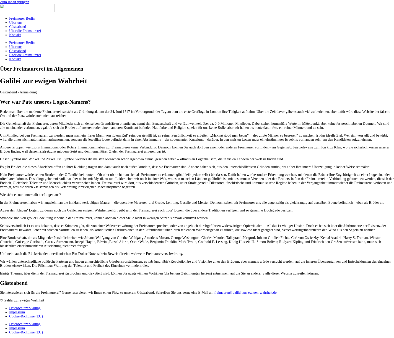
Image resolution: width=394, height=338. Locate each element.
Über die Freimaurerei (25, 31)
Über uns (15, 22)
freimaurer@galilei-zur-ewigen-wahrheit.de (245, 292)
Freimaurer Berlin (22, 18)
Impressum (17, 312)
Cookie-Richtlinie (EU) (26, 316)
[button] (18, 92)
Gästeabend (17, 27)
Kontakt (15, 35)
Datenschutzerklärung (25, 308)
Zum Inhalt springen (14, 2)
